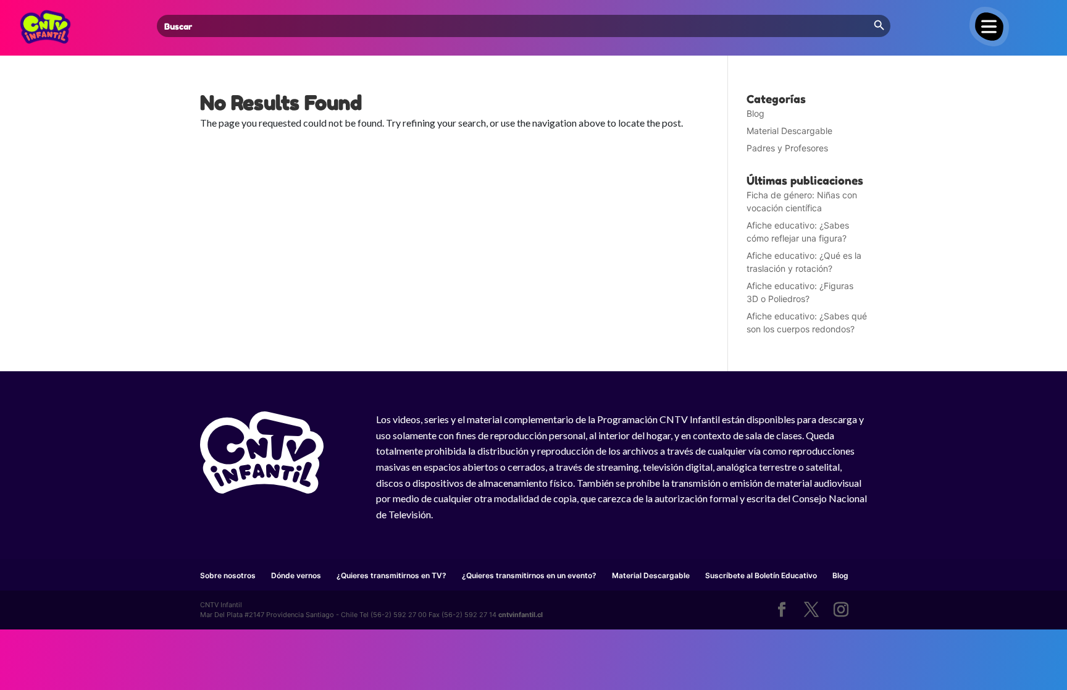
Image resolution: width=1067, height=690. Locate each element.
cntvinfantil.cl (520, 614)
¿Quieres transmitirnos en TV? (391, 575)
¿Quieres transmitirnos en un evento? (529, 575)
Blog (755, 113)
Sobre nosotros (228, 575)
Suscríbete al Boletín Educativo (761, 575)
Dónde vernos (296, 575)
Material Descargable (789, 130)
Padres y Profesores (787, 148)
